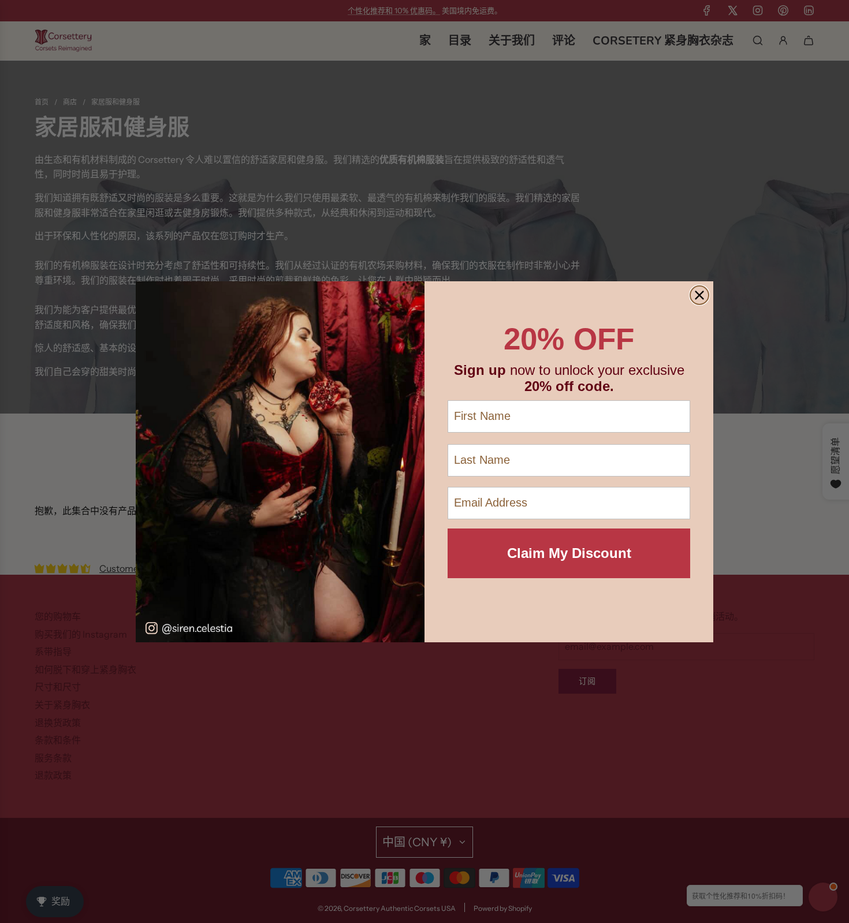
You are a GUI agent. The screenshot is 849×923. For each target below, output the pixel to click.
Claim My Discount (569, 553)
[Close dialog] (699, 295)
